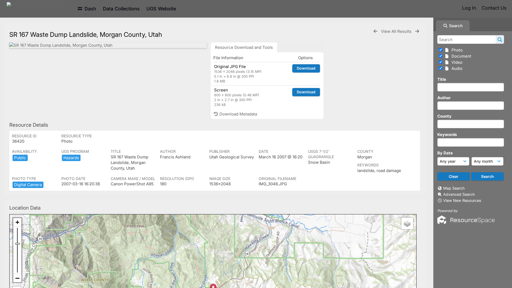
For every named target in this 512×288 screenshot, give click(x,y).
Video (455, 62)
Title (441, 79)
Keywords (447, 134)
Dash (89, 8)
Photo (456, 50)
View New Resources (462, 200)
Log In (469, 8)
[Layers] (407, 223)
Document (460, 56)
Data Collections (121, 8)
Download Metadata (237, 114)
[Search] (500, 39)
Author (444, 97)
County (444, 116)
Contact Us (494, 8)
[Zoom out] (17, 278)
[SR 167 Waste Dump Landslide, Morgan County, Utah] (108, 45)
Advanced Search (459, 194)
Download (306, 68)
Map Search (454, 188)
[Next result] (417, 31)
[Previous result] (375, 31)
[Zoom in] (17, 222)
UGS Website (161, 8)
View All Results (397, 31)
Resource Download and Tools (244, 47)
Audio (455, 68)
